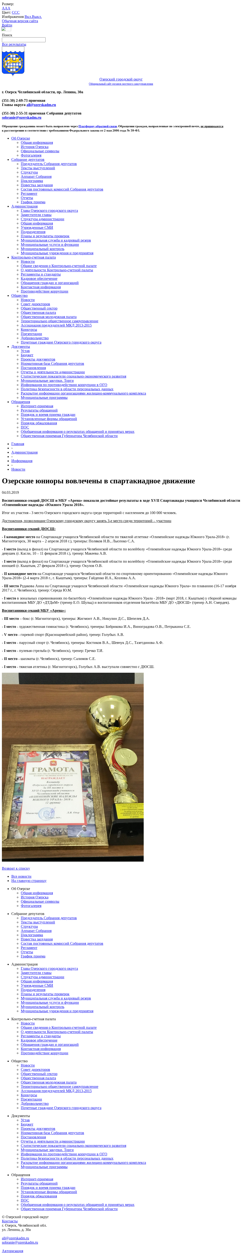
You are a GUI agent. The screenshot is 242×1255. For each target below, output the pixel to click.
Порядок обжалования (39, 423)
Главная (17, 444)
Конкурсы (29, 330)
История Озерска (34, 147)
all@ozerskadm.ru (41, 105)
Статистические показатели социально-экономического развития (73, 376)
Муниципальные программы (44, 398)
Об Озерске (20, 138)
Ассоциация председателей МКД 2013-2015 (56, 325)
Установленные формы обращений (49, 419)
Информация (21, 461)
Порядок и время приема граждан (48, 415)
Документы (20, 347)
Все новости (21, 876)
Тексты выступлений (38, 168)
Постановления (33, 368)
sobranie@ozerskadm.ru (21, 117)
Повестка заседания (37, 185)
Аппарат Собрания (36, 176)
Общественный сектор (39, 308)
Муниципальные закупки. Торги (47, 381)
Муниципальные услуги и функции (50, 244)
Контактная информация (41, 287)
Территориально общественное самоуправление (59, 321)
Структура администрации (42, 219)
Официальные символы (40, 151)
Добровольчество (35, 338)
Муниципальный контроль (42, 249)
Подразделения (33, 232)
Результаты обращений (39, 410)
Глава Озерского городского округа (49, 210)
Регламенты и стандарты (41, 274)
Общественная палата (38, 313)
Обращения (20, 402)
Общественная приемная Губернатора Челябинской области (69, 436)
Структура (29, 172)
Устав (25, 351)
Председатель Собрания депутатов (49, 164)
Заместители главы (36, 215)
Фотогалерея (31, 155)
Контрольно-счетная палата (33, 257)
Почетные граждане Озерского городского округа (61, 342)
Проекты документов (38, 359)
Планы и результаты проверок (45, 236)
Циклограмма (32, 181)
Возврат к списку (16, 868)
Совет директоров (35, 304)
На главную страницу (29, 881)
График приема (33, 202)
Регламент (29, 193)
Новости (28, 262)
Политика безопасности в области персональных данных (67, 389)
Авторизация (12, 1251)
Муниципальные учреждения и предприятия (57, 253)
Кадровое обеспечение (39, 279)
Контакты (10, 1221)
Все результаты (14, 44)
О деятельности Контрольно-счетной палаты (57, 270)
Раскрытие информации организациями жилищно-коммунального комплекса (83, 393)
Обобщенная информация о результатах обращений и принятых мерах (77, 432)
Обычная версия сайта (20, 21)
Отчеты (27, 198)
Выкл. (37, 17)
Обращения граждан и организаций (50, 283)
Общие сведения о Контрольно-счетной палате (59, 266)
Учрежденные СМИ (37, 227)
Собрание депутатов (27, 159)
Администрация (24, 206)
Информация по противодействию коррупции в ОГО (64, 385)
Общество (19, 296)
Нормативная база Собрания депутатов (52, 364)
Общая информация (37, 142)
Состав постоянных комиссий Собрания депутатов (62, 189)
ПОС (25, 427)
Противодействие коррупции (44, 291)
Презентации (31, 334)
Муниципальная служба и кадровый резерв (56, 240)
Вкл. (28, 17)
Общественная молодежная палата (49, 317)
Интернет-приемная (37, 406)
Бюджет (27, 355)
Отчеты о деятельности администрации (53, 372)
